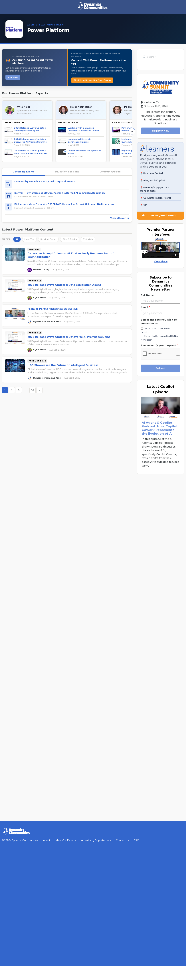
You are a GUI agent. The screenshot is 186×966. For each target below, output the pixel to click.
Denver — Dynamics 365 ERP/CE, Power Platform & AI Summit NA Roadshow (59, 193)
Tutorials (88, 239)
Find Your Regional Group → (160, 215)
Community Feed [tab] (110, 171)
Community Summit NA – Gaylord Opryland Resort (44, 181)
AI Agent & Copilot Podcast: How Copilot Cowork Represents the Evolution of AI (160, 428)
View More (160, 261)
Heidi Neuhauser (81, 106)
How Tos (29, 239)
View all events (119, 218)
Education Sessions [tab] (66, 171)
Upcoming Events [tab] (24, 171)
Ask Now (13, 77)
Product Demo (48, 239)
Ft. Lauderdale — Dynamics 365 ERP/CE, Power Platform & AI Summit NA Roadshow (64, 204)
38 (33, 391)
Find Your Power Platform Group (92, 80)
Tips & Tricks (69, 239)
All (17, 239)
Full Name (147, 295)
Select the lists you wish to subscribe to (159, 321)
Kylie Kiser (23, 106)
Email (145, 307)
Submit (160, 368)
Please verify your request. (159, 345)
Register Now (160, 130)
